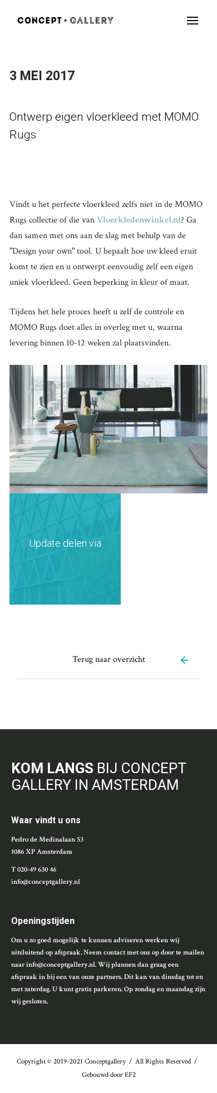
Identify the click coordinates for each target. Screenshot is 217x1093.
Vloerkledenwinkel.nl (139, 220)
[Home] (65, 20)
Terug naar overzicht (108, 659)
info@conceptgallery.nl (45, 882)
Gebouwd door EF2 (109, 1075)
